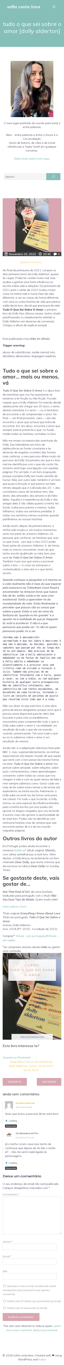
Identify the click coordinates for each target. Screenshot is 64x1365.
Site (5, 1271)
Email (7, 1256)
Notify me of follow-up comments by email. (34, 1301)
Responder (11, 1126)
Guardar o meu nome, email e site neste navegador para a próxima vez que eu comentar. (29, 1290)
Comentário (11, 1194)
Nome (7, 1241)
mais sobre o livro (14, 906)
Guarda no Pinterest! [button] (17, 1057)
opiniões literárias (31, 262)
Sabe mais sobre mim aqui (31, 158)
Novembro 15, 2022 (22, 254)
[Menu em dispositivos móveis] (54, 7)
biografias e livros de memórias (31, 1061)
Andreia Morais (25, 1103)
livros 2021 (46, 1066)
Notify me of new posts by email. (27, 1308)
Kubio (42, 1359)
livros (33, 1066)
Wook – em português (31, 936)
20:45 (47, 254)
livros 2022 (31, 1070)
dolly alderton (18, 1066)
